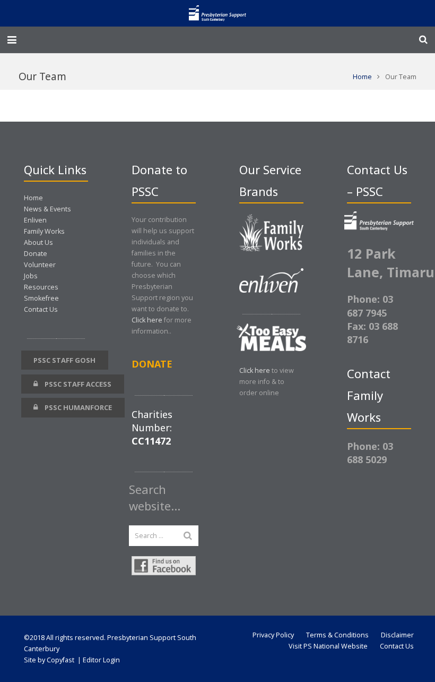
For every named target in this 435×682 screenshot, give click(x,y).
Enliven (35, 220)
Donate (35, 253)
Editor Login (101, 659)
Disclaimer (397, 635)
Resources (41, 287)
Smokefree (41, 298)
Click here (147, 320)
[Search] (423, 39)
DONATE (152, 363)
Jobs (31, 275)
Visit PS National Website (328, 646)
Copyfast (60, 659)
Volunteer (40, 264)
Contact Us (41, 309)
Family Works (44, 231)
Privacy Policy (273, 635)
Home (362, 76)
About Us (38, 242)
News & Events (47, 209)
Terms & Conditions (337, 635)
